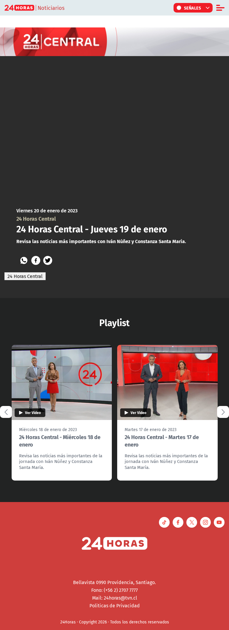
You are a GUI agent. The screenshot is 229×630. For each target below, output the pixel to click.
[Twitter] (47, 260)
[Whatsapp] (23, 260)
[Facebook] (35, 260)
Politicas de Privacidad (114, 605)
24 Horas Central (25, 276)
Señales (192, 7)
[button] (223, 412)
